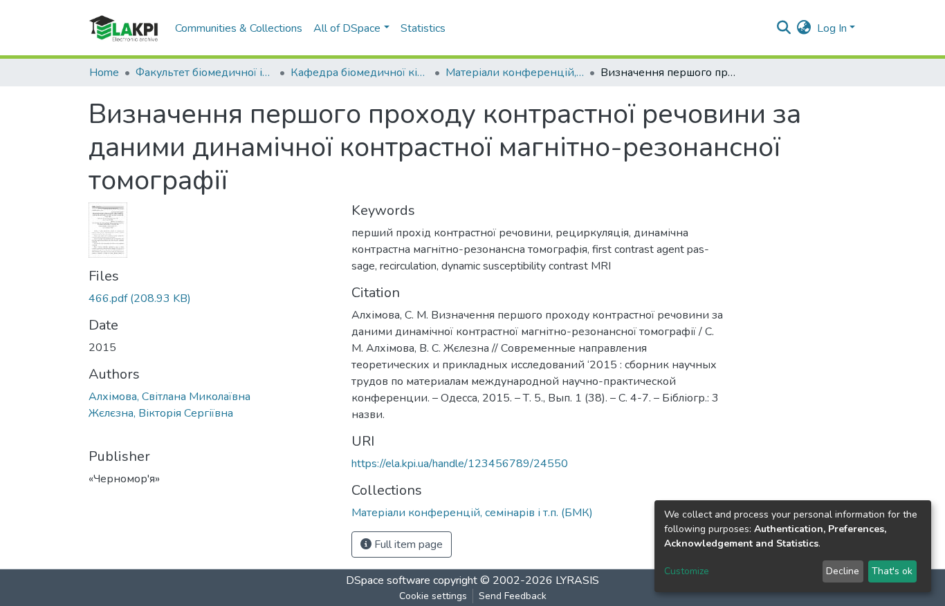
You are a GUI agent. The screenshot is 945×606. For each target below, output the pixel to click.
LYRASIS (577, 580)
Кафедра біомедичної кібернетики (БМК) (360, 72)
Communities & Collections (238, 28)
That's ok (892, 571)
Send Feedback (513, 596)
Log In (832, 28)
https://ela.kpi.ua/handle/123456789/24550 (459, 463)
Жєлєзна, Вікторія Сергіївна (161, 413)
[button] (804, 28)
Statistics (423, 28)
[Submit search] (784, 28)
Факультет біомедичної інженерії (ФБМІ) (205, 72)
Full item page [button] (407, 544)
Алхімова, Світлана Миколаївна (169, 396)
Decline (842, 571)
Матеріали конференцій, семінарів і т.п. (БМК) (515, 72)
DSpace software (388, 580)
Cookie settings (433, 596)
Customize (686, 571)
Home (104, 72)
